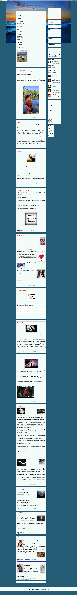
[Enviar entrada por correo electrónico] (29, 230)
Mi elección (19, 122)
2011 (49, 120)
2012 (50, 119)
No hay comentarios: (27, 351)
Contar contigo (19, 562)
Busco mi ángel (53, 89)
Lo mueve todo (19, 356)
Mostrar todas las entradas (36, 8)
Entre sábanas (19, 151)
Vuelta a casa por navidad (55, 94)
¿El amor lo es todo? (20, 457)
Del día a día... (55, 50)
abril (50, 109)
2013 (50, 118)
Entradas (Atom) (33, 584)
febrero (51, 110)
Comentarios (51, 41)
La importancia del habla (55, 60)
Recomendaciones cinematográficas (24, 560)
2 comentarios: (27, 285)
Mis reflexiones (51, 53)
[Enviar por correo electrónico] (32, 117)
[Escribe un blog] (31, 230)
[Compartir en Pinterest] (35, 117)
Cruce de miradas (54, 65)
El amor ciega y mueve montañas (23, 190)
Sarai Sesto (50, 126)
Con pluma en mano (20, 489)
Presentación (49, 55)
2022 (50, 112)
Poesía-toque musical (53, 54)
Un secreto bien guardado (21, 290)
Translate (54, 22)
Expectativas (19, 514)
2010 (50, 121)
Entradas (50, 40)
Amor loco (19, 12)
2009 (50, 122)
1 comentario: (26, 230)
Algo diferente (21, 3)
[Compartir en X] (33, 117)
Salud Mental (57, 56)
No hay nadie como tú (21, 70)
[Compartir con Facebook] (34, 117)
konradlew (41, 589)
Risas (54, 56)
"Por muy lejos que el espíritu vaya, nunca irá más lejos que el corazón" (56, 80)
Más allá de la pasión (21, 235)
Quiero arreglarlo (20, 322)
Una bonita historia (20, 406)
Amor (19, 118)
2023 (50, 111)
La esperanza (19, 537)
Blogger (48, 589)
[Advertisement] (53, 13)
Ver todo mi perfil (50, 135)
